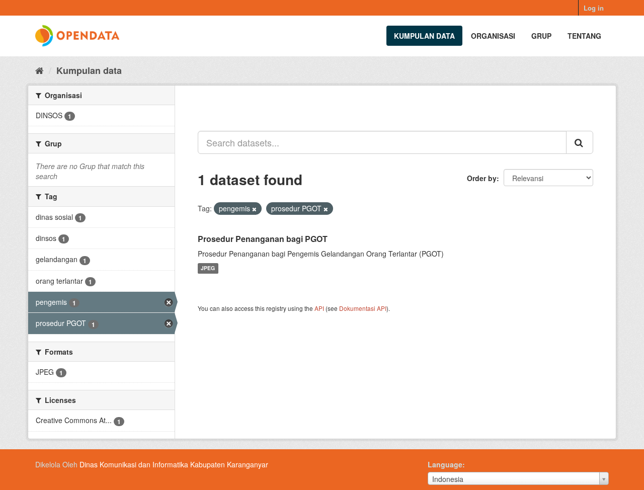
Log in (594, 8)
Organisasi (493, 36)
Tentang (584, 36)
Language (445, 464)
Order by (482, 178)
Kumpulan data (424, 36)
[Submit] (579, 142)
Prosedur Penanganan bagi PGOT (263, 238)
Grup (541, 36)
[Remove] (254, 209)
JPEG (208, 268)
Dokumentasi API (362, 308)
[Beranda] (39, 69)
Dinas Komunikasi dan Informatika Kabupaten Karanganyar (173, 464)
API (319, 308)
